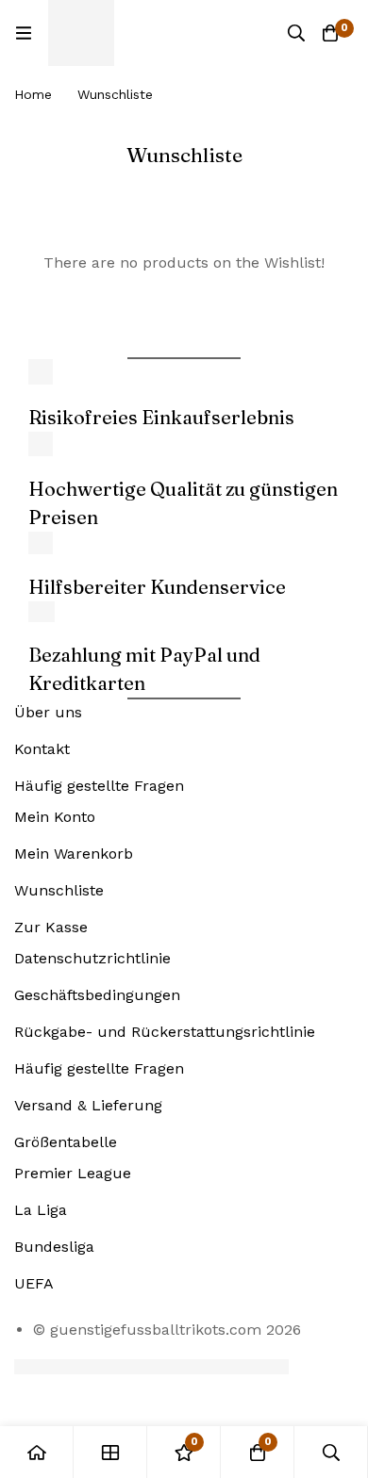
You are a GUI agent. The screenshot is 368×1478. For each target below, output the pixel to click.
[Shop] (110, 1452)
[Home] (37, 1452)
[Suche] (296, 33)
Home (33, 94)
